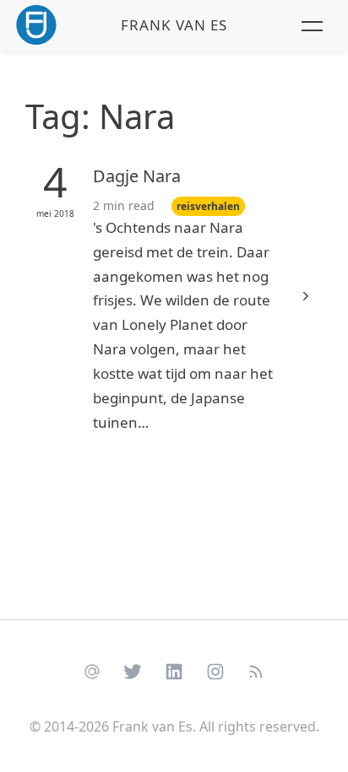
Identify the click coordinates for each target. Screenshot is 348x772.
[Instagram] (215, 670)
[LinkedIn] (174, 670)
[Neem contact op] (91, 670)
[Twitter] (133, 670)
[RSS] (256, 670)
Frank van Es (174, 25)
